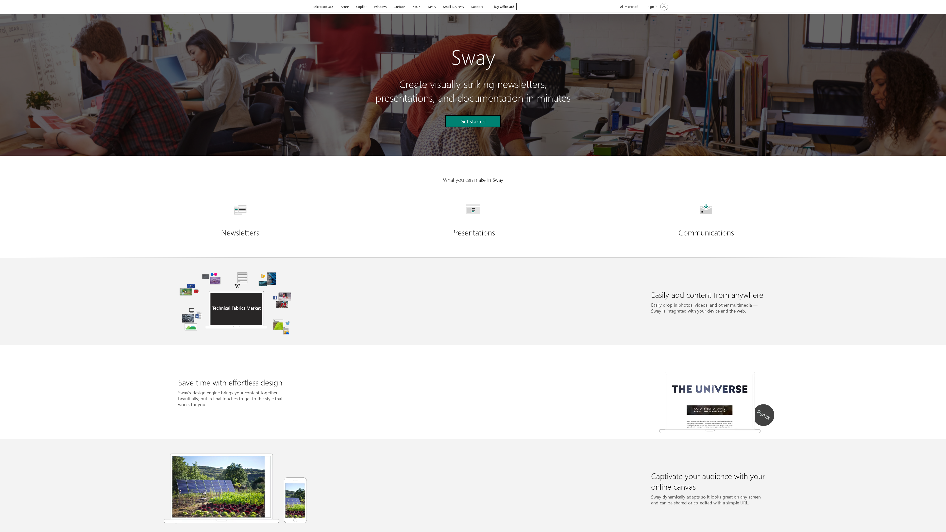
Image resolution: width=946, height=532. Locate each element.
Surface (399, 6)
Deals (432, 6)
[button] (473, 121)
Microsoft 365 (323, 6)
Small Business (453, 6)
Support (477, 6)
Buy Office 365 (504, 6)
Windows (380, 6)
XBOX (416, 6)
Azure (345, 6)
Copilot (361, 6)
